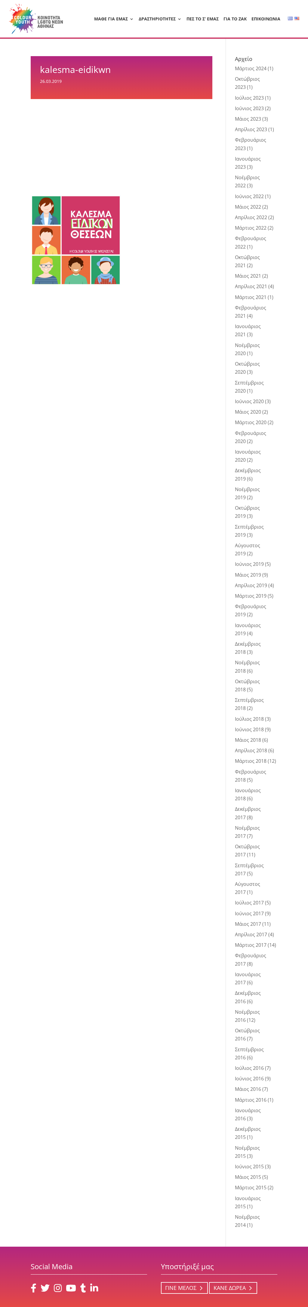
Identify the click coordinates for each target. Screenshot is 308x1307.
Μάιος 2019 (248, 575)
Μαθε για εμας (111, 19)
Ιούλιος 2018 (249, 719)
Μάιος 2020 (248, 412)
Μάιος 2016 (248, 1089)
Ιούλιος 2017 (249, 902)
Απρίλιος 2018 (251, 750)
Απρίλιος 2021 (251, 286)
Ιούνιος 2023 (249, 108)
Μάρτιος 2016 (250, 1100)
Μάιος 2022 (248, 207)
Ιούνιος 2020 (249, 401)
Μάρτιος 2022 (250, 228)
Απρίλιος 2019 (251, 585)
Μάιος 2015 (248, 1177)
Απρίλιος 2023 (251, 129)
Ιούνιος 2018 (249, 729)
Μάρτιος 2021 (250, 297)
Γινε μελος (180, 1288)
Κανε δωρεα (230, 1288)
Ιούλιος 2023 (249, 98)
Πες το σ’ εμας (202, 19)
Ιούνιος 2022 (249, 196)
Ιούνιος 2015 (249, 1166)
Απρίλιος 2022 (251, 217)
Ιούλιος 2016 (249, 1068)
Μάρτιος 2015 (250, 1187)
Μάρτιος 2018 (250, 761)
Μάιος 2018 (248, 740)
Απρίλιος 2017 (251, 934)
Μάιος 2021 (248, 276)
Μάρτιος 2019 (250, 596)
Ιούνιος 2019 (249, 564)
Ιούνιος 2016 (249, 1078)
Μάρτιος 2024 (250, 68)
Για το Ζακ (235, 19)
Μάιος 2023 (248, 119)
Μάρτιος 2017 (250, 945)
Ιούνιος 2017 (249, 913)
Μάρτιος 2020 (250, 422)
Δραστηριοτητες (157, 19)
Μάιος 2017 (248, 924)
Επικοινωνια (265, 19)
